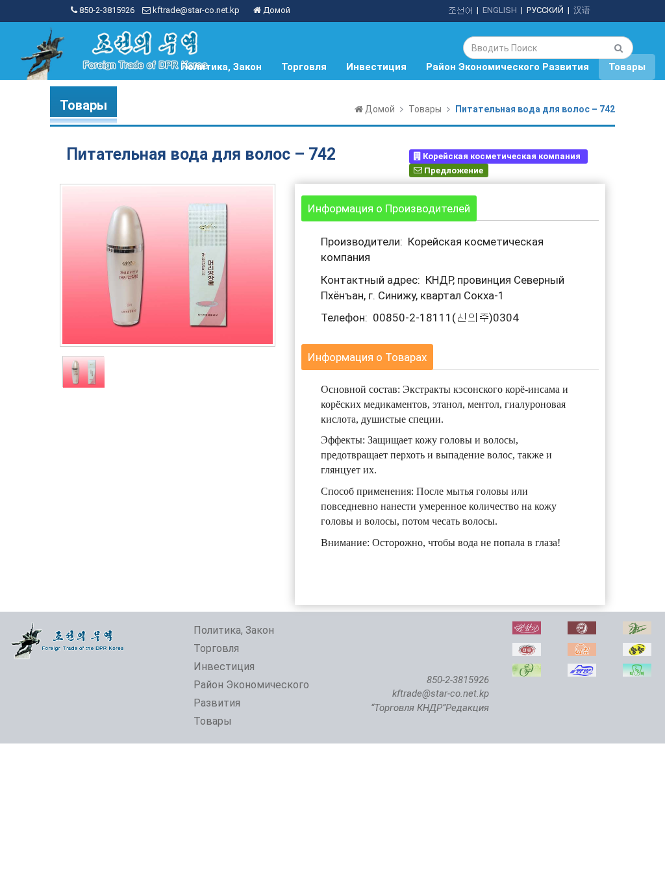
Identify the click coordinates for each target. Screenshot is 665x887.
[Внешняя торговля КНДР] (68, 628)
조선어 (460, 10)
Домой (275, 10)
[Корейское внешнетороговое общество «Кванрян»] (637, 649)
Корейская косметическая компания (502, 156)
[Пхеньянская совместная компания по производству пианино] (582, 670)
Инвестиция (376, 67)
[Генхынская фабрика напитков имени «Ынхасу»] (526, 649)
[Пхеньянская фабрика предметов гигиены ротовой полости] (637, 670)
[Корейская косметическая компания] (526, 628)
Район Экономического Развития (507, 67)
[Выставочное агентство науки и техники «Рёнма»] (637, 628)
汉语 (581, 10)
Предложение (452, 170)
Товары (627, 67)
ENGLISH (500, 10)
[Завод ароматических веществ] (526, 670)
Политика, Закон (221, 67)
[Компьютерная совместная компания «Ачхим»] (582, 649)
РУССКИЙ (545, 10)
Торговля (304, 67)
